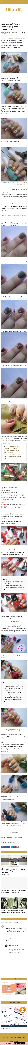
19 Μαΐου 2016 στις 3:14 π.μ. (15, 926)
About (10, 1040)
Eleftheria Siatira (13, 945)
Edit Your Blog (13, 1037)
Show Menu (6, 2)
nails (14, 842)
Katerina (7, 926)
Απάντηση (7, 940)
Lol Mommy (22, 1037)
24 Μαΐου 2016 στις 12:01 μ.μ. (14, 946)
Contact (16, 1040)
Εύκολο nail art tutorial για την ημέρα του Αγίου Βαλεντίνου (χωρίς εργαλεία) (12, 456)
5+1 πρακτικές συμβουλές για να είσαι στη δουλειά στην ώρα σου (13, 891)
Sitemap (22, 1040)
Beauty (9, 842)
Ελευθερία (13, 21)
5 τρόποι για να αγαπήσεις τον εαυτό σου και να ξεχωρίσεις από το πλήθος (13, 911)
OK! (23, 1043)
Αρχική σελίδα (5, 21)
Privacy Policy (14, 1041)
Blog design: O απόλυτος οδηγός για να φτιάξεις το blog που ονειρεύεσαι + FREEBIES (13, 870)
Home (5, 1040)
